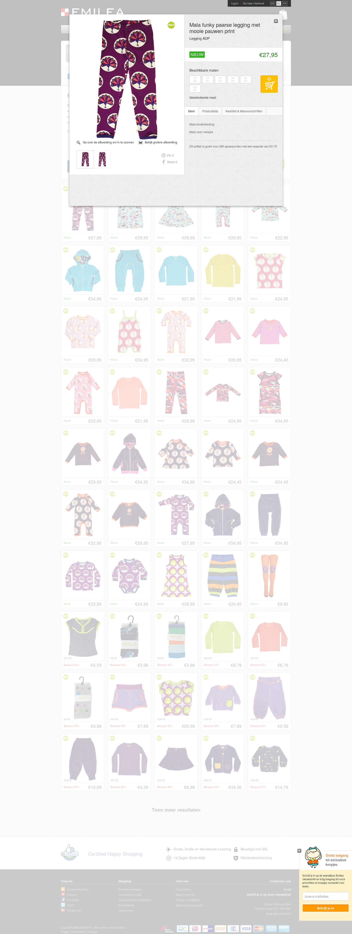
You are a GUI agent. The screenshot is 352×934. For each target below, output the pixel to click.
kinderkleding (201, 124)
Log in (234, 3)
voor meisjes (201, 132)
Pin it (170, 155)
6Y (233, 79)
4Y (208, 79)
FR (284, 3)
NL (278, 3)
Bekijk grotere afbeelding (161, 142)
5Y (220, 79)
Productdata (210, 111)
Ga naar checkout (253, 3)
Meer (191, 111)
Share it (172, 162)
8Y (246, 79)
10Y (195, 88)
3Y (195, 79)
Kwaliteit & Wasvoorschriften (244, 111)
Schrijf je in (325, 908)
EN (272, 3)
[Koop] (269, 84)
